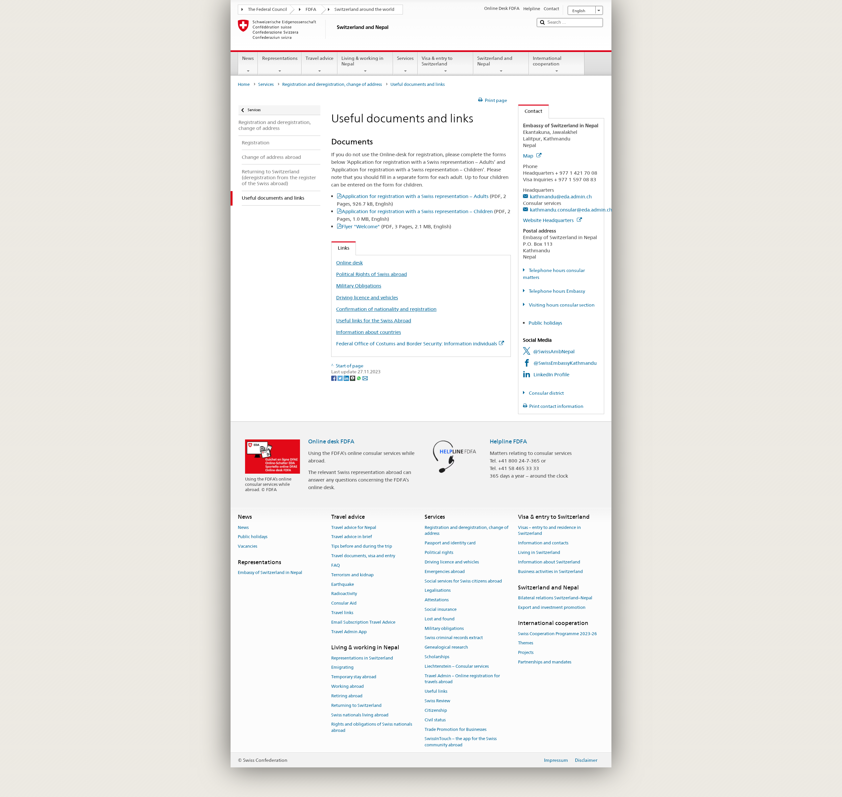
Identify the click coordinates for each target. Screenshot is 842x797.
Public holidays (545, 323)
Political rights (439, 552)
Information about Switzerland (549, 562)
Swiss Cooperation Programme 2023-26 (557, 633)
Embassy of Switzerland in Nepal (270, 572)
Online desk (349, 263)
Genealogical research (446, 647)
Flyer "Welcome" (396, 226)
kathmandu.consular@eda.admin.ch (571, 210)
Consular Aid (344, 603)
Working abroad (347, 686)
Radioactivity (344, 593)
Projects (525, 652)
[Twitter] (340, 378)
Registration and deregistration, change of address (332, 84)
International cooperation (547, 61)
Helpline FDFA (508, 441)
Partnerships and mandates (544, 662)
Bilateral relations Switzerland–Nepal (555, 597)
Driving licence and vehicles (367, 297)
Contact (530, 111)
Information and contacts (543, 543)
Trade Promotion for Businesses (455, 729)
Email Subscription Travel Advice (363, 622)
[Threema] (353, 378)
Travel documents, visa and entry (363, 555)
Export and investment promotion (551, 607)
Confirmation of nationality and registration (386, 309)
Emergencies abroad (445, 571)
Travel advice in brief (351, 537)
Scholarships (437, 656)
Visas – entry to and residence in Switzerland (549, 530)
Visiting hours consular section (561, 305)
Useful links (436, 691)
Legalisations (438, 590)
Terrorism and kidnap (352, 574)
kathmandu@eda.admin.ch (561, 196)
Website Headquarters (549, 220)
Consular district (546, 393)
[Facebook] (334, 378)
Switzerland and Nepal (494, 61)
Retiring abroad (346, 695)
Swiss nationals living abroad (359, 714)
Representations (280, 58)
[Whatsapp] (359, 378)
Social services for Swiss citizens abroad (463, 581)
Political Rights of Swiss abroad (371, 274)
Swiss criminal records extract (454, 637)
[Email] (365, 378)
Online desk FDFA (331, 441)
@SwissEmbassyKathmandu (565, 363)
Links (340, 248)
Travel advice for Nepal (353, 527)
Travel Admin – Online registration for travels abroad (462, 679)
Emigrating (342, 667)
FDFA (311, 9)
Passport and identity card (450, 543)
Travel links (342, 612)
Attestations (437, 599)
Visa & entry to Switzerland (437, 61)
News (248, 58)
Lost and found (440, 618)
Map (528, 156)
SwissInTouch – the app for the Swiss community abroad (461, 742)
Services (405, 58)
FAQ (335, 565)
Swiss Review (437, 700)
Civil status (435, 719)
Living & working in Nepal (362, 61)
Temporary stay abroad (353, 677)
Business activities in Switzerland (550, 571)
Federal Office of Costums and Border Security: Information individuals (416, 343)
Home (244, 84)
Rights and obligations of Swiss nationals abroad (371, 727)
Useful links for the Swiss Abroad (373, 320)
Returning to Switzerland (356, 705)
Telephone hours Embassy (556, 291)
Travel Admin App (349, 631)
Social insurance (441, 609)
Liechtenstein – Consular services (457, 666)
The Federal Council (267, 9)
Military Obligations (358, 286)
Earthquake (342, 584)
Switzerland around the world (364, 9)
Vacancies (247, 546)
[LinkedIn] (347, 378)
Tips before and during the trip (361, 546)
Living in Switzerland (539, 552)
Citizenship (436, 710)
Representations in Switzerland (362, 658)
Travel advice (320, 58)
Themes (525, 643)
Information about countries (368, 332)
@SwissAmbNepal (554, 351)
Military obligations (444, 628)
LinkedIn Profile (551, 374)
